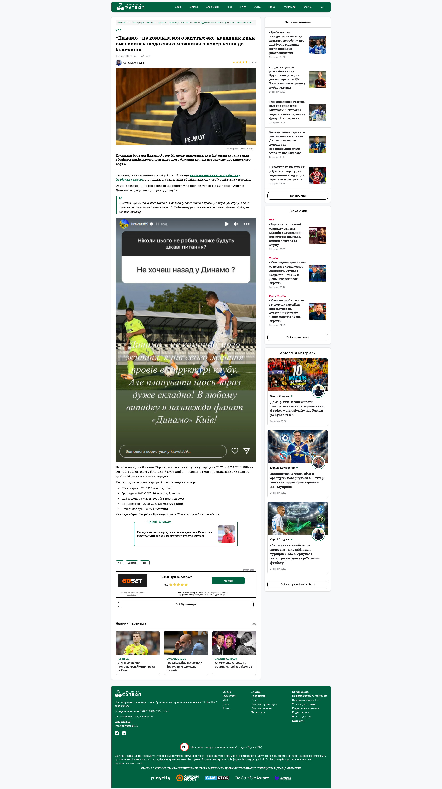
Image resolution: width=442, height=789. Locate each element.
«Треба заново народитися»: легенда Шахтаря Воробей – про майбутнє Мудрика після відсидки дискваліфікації (286, 42)
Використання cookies (306, 700)
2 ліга (257, 6)
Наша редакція (301, 716)
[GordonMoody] (187, 778)
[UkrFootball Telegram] (124, 733)
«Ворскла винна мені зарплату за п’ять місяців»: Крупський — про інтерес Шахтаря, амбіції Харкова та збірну (286, 234)
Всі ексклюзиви (297, 337)
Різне (271, 6)
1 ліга (243, 6)
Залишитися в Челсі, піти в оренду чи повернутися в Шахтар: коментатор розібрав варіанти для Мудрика (297, 480)
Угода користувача (304, 704)
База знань (258, 712)
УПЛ (229, 6)
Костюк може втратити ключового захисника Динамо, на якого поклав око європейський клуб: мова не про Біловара (287, 142)
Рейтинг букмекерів (264, 704)
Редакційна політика (305, 708)
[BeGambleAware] (252, 778)
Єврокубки (212, 6)
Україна (273, 258)
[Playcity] (160, 778)
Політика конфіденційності (309, 695)
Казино (307, 6)
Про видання (300, 691)
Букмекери (289, 6)
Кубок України (277, 296)
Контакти (298, 720)
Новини (177, 6)
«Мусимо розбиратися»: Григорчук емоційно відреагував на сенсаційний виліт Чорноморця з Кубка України (287, 310)
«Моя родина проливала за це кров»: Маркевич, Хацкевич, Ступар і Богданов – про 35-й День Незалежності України (287, 272)
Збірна (194, 6)
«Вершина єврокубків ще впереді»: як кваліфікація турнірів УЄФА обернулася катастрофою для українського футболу (295, 554)
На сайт (228, 580)
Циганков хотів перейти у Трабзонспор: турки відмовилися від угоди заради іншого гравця (287, 173)
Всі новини (298, 195)
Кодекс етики (300, 712)
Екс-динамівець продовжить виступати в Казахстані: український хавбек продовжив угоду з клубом (175, 534)
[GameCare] (283, 778)
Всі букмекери (186, 604)
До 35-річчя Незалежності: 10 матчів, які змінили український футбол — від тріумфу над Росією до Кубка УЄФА (297, 408)
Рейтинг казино (261, 708)
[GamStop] (216, 778)
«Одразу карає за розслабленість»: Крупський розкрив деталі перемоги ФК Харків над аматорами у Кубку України (287, 77)
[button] (322, 7)
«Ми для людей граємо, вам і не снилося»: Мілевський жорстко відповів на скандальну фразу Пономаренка (287, 110)
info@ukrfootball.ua (126, 725)
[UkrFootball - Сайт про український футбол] (128, 7)
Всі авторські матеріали (298, 584)
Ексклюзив (258, 695)
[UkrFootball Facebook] (117, 733)
